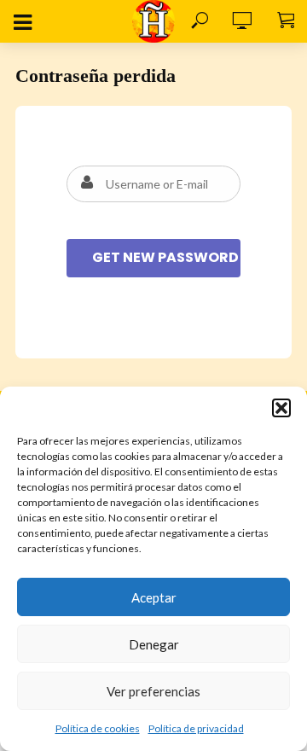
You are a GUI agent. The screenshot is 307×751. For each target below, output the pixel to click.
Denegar (154, 644)
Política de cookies (97, 728)
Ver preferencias (153, 691)
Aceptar (154, 597)
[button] (281, 407)
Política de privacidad (196, 728)
